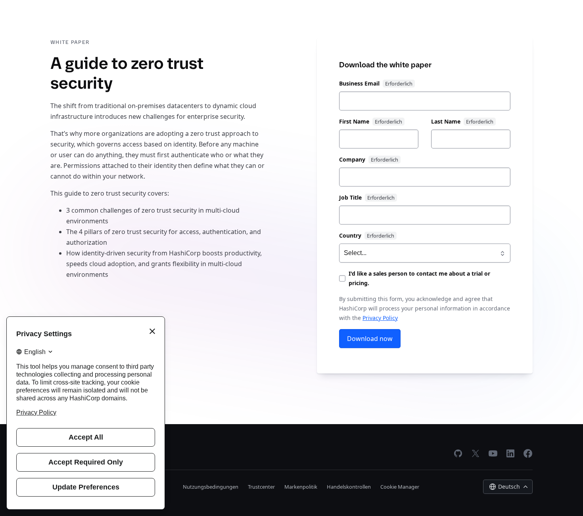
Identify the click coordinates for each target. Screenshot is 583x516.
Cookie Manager (399, 486)
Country (350, 235)
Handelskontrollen (349, 486)
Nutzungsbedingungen (210, 486)
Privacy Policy (380, 318)
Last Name (445, 121)
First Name (354, 121)
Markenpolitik (300, 486)
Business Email (359, 83)
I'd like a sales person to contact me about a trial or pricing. (419, 278)
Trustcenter (261, 486)
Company (352, 159)
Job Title (350, 197)
